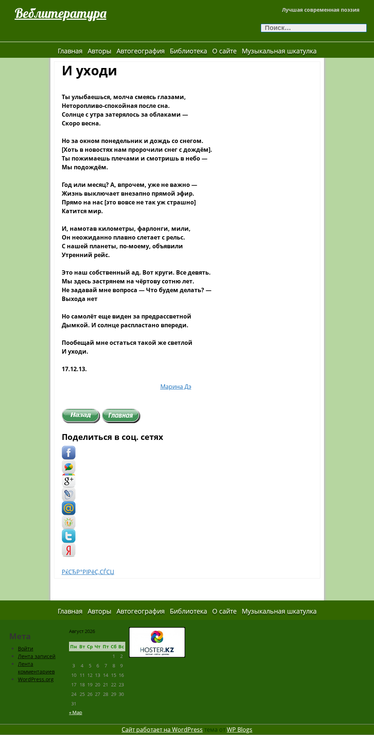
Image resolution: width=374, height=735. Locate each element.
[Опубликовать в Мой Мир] (69, 508)
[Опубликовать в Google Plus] (69, 480)
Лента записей (37, 656)
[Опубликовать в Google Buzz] (69, 466)
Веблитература (60, 13)
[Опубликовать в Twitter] (69, 535)
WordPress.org (36, 679)
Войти (25, 648)
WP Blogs (239, 729)
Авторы (99, 50)
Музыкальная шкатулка (279, 50)
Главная (70, 50)
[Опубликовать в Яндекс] (69, 549)
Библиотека (188, 50)
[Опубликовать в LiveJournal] (69, 494)
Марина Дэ (175, 386)
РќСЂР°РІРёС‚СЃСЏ (88, 572)
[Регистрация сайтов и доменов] (157, 641)
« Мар (75, 712)
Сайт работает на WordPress (162, 729)
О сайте (224, 50)
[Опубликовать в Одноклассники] (69, 521)
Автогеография (141, 50)
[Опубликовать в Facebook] (69, 452)
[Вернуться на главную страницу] (121, 415)
